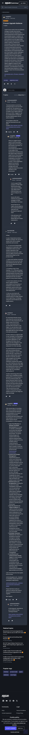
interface (6, 671)
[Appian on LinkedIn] (3, 700)
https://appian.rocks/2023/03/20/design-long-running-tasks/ (14, 127)
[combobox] (14, 7)
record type (13, 675)
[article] (14, 116)
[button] (3, 3)
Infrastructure (6, 648)
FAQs (3, 710)
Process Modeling (7, 640)
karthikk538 (10, 230)
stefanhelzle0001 (12, 100)
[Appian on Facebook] (13, 700)
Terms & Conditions (21, 710)
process (6, 80)
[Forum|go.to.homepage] (9, 3)
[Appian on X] (16, 700)
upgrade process (14, 80)
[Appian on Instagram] (10, 700)
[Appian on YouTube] (6, 700)
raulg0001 (8, 16)
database (6, 675)
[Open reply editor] (14, 90)
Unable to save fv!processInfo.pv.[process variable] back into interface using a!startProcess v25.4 (13, 658)
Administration (5, 12)
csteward (10, 313)
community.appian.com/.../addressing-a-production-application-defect (14, 584)
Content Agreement (6, 713)
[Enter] (2, 7)
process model (13, 671)
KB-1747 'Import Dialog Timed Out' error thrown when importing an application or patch (13, 644)
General (5, 634)
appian (21, 671)
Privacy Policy (19, 713)
